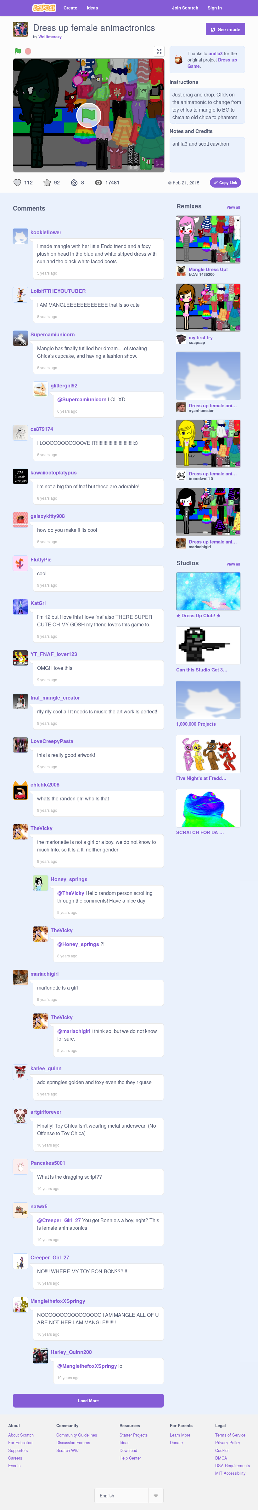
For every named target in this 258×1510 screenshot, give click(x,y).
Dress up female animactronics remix (214, 406)
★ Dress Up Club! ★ (198, 616)
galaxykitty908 (48, 516)
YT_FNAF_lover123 (54, 654)
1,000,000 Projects (196, 724)
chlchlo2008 (45, 784)
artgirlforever (46, 1111)
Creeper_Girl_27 (50, 1257)
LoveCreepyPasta (52, 741)
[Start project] (18, 51)
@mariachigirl (73, 1031)
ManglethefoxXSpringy (58, 1300)
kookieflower (46, 232)
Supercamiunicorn (53, 334)
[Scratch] (44, 8)
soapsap (197, 342)
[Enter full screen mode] (159, 51)
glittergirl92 (64, 385)
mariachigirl (45, 973)
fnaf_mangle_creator (55, 697)
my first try (201, 337)
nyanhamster (201, 410)
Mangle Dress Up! (208, 269)
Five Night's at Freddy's (202, 778)
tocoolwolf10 (201, 478)
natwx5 (39, 1206)
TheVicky (42, 828)
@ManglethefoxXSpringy (87, 1365)
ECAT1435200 (202, 274)
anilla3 (216, 53)
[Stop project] (28, 51)
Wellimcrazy (50, 36)
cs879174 (42, 429)
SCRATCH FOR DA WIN (202, 832)
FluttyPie (41, 559)
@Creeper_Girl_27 (59, 1220)
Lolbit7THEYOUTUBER (58, 290)
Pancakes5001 (48, 1162)
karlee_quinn (46, 1068)
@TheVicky (70, 893)
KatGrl (38, 603)
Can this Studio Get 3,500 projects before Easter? (202, 670)
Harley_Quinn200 (71, 1352)
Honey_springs (69, 879)
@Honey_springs (78, 944)
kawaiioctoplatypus (54, 472)
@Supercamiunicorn (82, 399)
